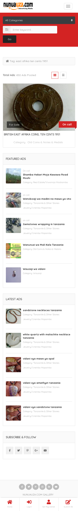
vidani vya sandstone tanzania (42, 406)
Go (9, 39)
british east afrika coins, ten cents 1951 (32, 134)
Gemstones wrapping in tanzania (44, 224)
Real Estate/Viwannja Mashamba (50, 182)
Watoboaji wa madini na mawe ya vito (47, 198)
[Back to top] (65, 487)
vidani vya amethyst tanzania (41, 382)
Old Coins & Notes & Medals (45, 142)
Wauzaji (37, 273)
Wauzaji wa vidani (34, 268)
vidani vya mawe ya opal (38, 358)
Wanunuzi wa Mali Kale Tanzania (43, 244)
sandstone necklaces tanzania (42, 310)
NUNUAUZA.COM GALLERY (38, 494)
